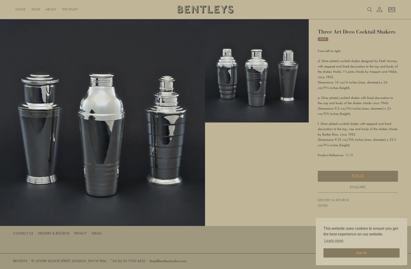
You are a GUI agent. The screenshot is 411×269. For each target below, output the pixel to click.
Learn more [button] (333, 241)
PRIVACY (80, 233)
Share (323, 205)
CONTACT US (23, 233)
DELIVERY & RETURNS (333, 200)
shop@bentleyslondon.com (167, 261)
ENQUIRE (358, 187)
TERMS (97, 233)
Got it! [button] (362, 253)
